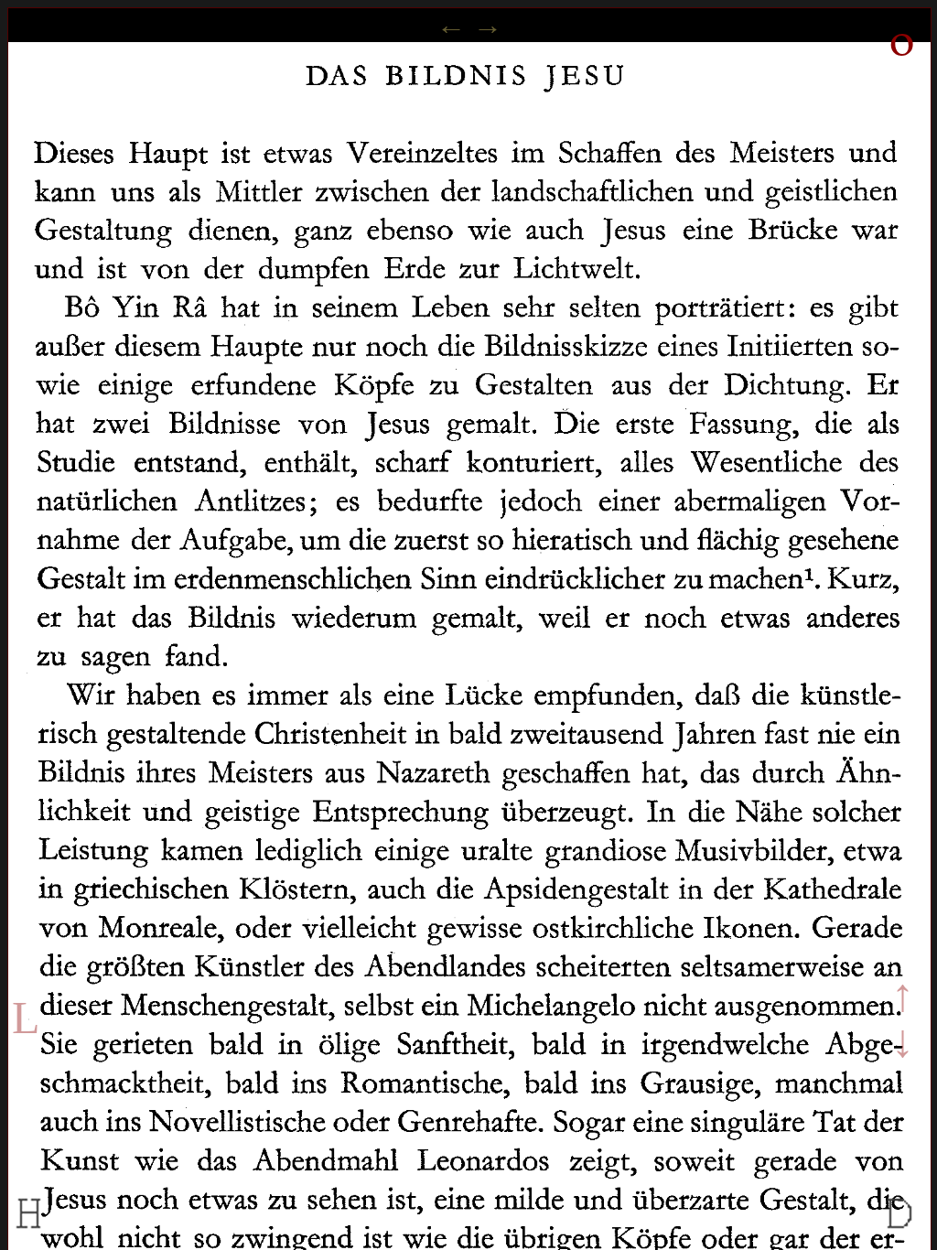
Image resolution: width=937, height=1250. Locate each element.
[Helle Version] (29, 1230)
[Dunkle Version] (900, 1230)
